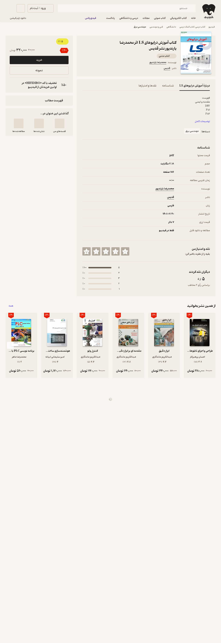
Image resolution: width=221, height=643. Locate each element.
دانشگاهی (171, 27)
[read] (18, 123)
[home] (208, 11)
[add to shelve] (59, 123)
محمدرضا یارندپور (157, 62)
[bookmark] (92, 68)
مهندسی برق (140, 27)
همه (11, 306)
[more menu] (84, 68)
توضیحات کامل (202, 121)
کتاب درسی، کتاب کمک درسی (192, 27)
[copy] (13, 85)
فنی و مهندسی (156, 27)
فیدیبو (212, 27)
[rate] (125, 251)
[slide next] (10, 345)
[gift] (101, 68)
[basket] (21, 8)
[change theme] (10, 8)
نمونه (39, 70)
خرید (39, 60)
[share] (109, 68)
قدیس (167, 68)
